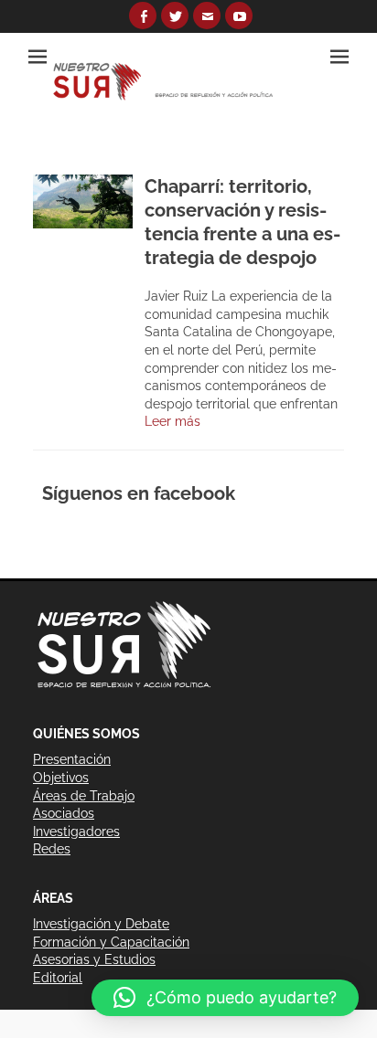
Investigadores (76, 831)
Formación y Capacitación (111, 942)
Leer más (172, 421)
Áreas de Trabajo (84, 796)
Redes (51, 849)
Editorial (57, 977)
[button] (225, 998)
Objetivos (61, 777)
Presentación (72, 759)
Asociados (63, 813)
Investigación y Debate (101, 923)
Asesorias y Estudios (94, 959)
